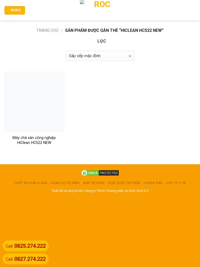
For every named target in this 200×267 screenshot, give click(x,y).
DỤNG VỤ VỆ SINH (65, 183)
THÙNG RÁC (153, 183)
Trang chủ (47, 30)
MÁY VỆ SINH (93, 183)
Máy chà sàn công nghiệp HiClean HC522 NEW (34, 140)
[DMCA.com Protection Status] (100, 172)
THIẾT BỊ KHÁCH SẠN (30, 183)
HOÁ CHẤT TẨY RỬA (124, 183)
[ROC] (100, 10)
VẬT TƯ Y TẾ (176, 183)
